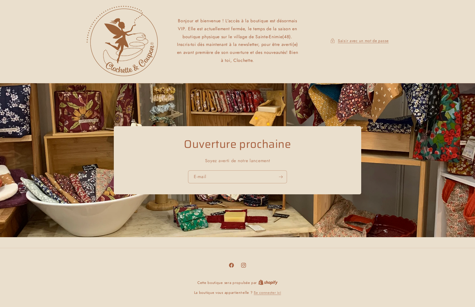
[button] (359, 40)
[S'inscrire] (281, 176)
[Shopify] (268, 282)
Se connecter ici (267, 292)
